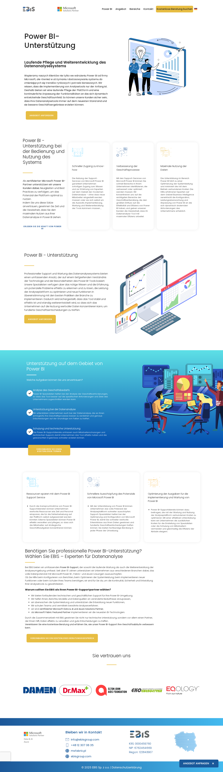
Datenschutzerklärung (127, 767)
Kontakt (148, 9)
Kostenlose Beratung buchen (174, 9)
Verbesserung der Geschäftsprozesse (128, 168)
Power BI (107, 9)
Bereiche (135, 9)
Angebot (120, 9)
